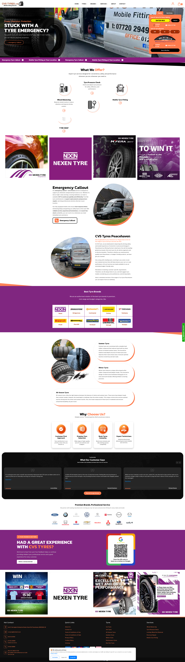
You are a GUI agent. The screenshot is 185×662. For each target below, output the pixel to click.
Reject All (64, 657)
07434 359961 (11, 646)
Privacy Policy (69, 638)
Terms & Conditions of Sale (73, 635)
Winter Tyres (109, 638)
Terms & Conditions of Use (73, 632)
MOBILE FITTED (171, 25)
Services (103, 4)
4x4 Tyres (109, 629)
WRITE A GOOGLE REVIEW (27, 562)
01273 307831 (11, 637)
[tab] (159, 13)
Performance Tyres (111, 640)
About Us (68, 627)
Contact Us (68, 629)
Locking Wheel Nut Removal (155, 632)
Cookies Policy (69, 640)
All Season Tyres (111, 632)
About (113, 4)
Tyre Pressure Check (153, 629)
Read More (8, 481)
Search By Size (165, 50)
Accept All (72, 657)
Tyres (84, 4)
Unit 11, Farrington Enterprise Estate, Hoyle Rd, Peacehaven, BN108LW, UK (27, 627)
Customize (55, 657)
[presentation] (177, 462)
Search (175, 20)
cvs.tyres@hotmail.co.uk (14, 632)
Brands (93, 4)
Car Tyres (108, 627)
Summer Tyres (110, 635)
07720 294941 (11, 641)
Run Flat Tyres (110, 643)
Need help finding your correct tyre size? (166, 41)
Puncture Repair (151, 635)
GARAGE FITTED (157, 25)
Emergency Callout (14, 42)
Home (77, 4)
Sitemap (67, 643)
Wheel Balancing (152, 627)
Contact (122, 4)
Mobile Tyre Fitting (152, 638)
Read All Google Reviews (92, 493)
